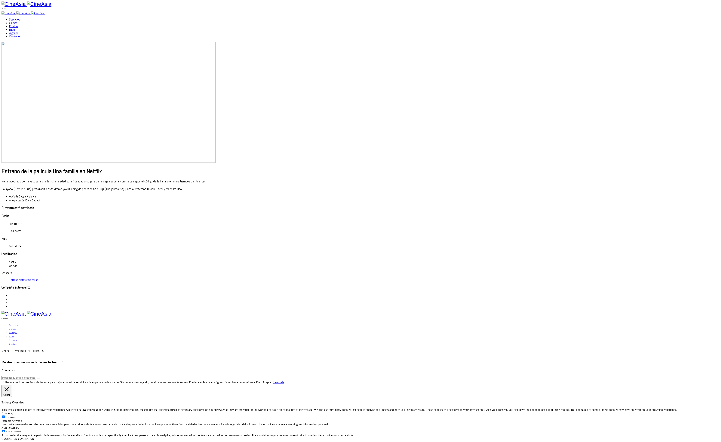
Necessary (11, 417)
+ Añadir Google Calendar (23, 196)
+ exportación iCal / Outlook (24, 200)
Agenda (13, 33)
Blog (12, 29)
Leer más (278, 382)
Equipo (13, 26)
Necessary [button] (8, 413)
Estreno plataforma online (23, 280)
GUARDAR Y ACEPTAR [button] (18, 438)
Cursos (13, 22)
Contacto (14, 36)
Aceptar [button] (267, 382)
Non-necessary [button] (10, 427)
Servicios (14, 19)
